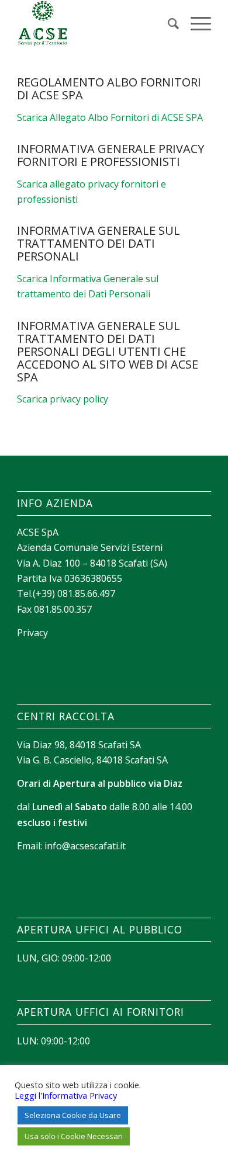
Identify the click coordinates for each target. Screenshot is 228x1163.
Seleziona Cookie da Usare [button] (73, 1115)
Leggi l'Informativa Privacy (66, 1095)
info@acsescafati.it (85, 845)
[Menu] (195, 23)
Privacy (32, 632)
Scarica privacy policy (62, 399)
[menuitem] (167, 23)
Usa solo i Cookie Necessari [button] (74, 1136)
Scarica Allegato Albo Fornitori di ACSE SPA (110, 117)
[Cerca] (167, 23)
